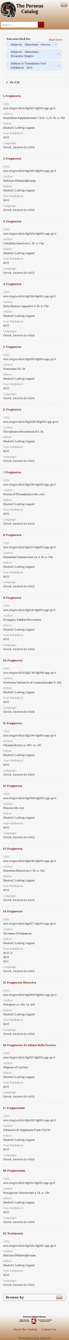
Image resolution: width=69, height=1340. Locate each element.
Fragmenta (13, 96)
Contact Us (48, 1329)
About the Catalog (25, 1329)
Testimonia (15, 1233)
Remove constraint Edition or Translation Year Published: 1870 (58, 65)
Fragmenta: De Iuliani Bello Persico (31, 1045)
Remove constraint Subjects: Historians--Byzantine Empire (58, 54)
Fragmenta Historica (21, 982)
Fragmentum (16, 1108)
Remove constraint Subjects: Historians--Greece (55, 44)
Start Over (56, 39)
